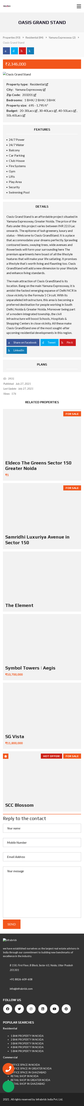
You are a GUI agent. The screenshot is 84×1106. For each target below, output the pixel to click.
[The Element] (42, 575)
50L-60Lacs (14, 115)
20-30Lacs (27, 110)
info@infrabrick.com (21, 988)
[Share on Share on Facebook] (6, 50)
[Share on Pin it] (22, 50)
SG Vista (14, 736)
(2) (62, 37)
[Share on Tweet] (14, 50)
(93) (11, 37)
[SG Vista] (42, 707)
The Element (19, 605)
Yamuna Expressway (29, 89)
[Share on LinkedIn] (30, 50)
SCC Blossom (19, 805)
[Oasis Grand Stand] (17, 74)
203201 (27, 95)
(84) (34, 37)
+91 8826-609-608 (21, 979)
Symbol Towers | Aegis (30, 667)
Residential (37, 84)
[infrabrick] (5, 6)
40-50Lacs (65, 110)
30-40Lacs (46, 110)
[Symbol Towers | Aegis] (42, 638)
